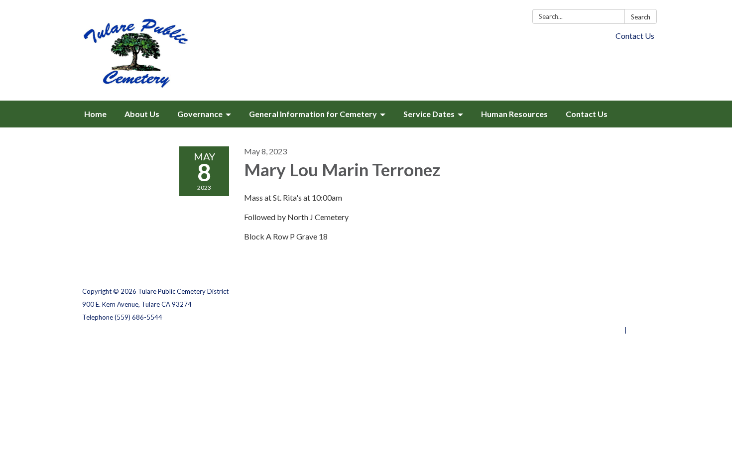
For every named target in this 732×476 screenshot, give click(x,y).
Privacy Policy (628, 291)
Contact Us (634, 35)
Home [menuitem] (95, 114)
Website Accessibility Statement (597, 317)
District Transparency (615, 304)
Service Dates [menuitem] (429, 114)
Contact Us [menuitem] (587, 114)
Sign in (639, 330)
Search (640, 17)
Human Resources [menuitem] (514, 114)
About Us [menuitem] (141, 114)
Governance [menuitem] (200, 114)
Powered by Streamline (586, 330)
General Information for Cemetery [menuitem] (313, 114)
